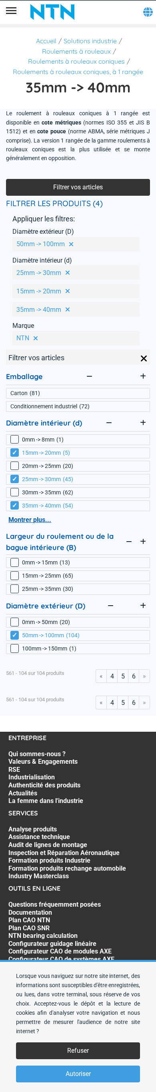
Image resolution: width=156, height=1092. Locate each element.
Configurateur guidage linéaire (52, 943)
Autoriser (78, 1074)
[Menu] (11, 12)
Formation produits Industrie (49, 860)
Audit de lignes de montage (47, 845)
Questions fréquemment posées (54, 904)
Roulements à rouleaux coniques (76, 61)
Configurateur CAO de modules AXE (60, 951)
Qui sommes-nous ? (37, 754)
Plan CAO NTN (29, 920)
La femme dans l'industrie (45, 801)
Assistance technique (39, 837)
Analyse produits (32, 829)
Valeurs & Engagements (43, 761)
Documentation (30, 912)
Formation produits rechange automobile (67, 868)
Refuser (78, 1050)
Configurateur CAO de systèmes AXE (61, 959)
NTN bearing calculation (43, 935)
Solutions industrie (90, 41)
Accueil (46, 41)
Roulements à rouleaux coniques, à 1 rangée (78, 72)
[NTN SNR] (52, 12)
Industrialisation (31, 777)
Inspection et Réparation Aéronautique (64, 853)
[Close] (144, 358)
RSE (14, 769)
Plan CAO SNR (29, 928)
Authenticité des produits (44, 785)
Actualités (22, 793)
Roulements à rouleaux (76, 51)
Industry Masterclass (38, 876)
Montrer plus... (29, 520)
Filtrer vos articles (78, 187)
